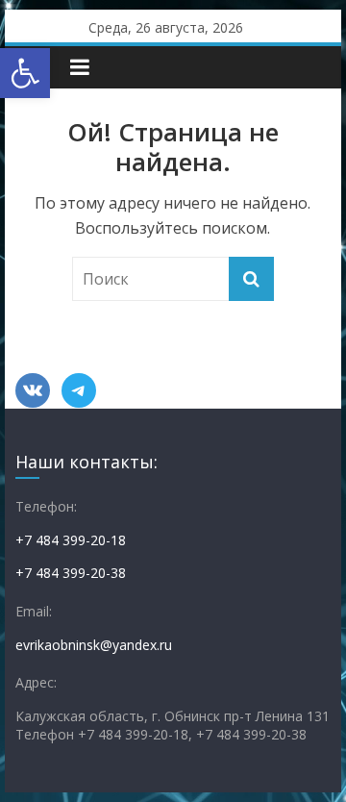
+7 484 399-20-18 (70, 540)
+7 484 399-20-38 (70, 573)
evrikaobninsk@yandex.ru (93, 645)
